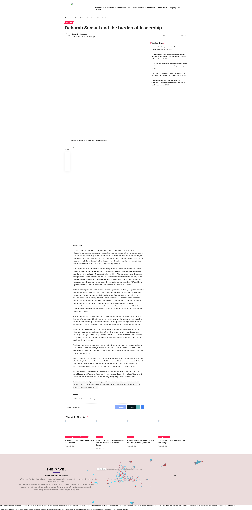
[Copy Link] (173, 35)
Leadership (91, 399)
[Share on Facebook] (167, 35)
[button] (249, 469)
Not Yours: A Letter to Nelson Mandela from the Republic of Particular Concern (110, 443)
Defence (68, 437)
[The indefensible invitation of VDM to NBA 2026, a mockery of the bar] (141, 429)
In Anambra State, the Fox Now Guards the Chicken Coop (124, 469)
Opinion (69, 22)
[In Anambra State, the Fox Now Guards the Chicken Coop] (79, 429)
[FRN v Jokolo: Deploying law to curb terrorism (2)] (172, 429)
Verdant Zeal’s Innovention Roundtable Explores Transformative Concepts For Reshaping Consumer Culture (168, 56)
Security (84, 437)
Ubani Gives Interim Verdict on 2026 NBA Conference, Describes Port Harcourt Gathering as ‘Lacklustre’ (168, 82)
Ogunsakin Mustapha (79, 34)
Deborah (84, 399)
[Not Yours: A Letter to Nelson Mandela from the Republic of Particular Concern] (110, 429)
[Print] (176, 35)
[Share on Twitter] (170, 35)
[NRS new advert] (108, 193)
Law (160, 437)
